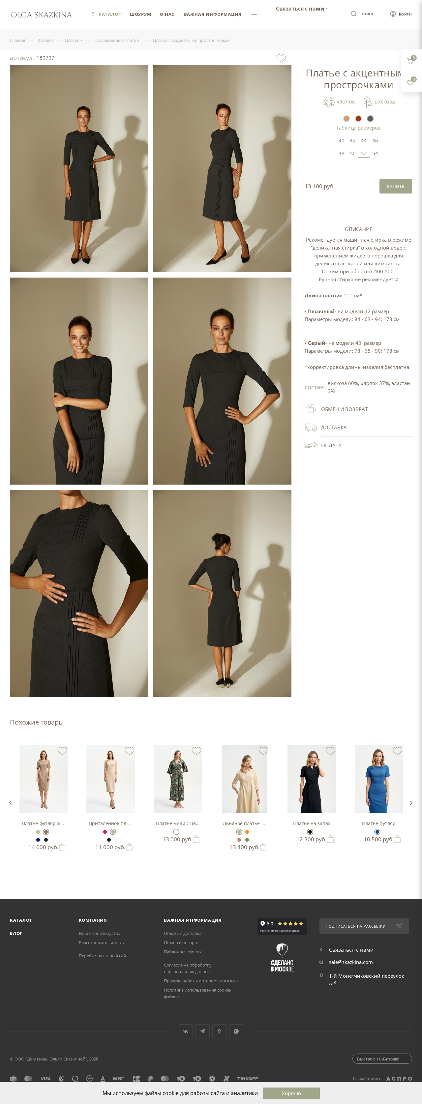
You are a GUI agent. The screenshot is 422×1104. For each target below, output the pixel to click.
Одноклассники (219, 1031)
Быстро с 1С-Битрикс (378, 1059)
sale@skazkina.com (351, 962)
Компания (93, 920)
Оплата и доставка (182, 933)
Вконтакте (186, 1031)
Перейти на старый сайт (103, 956)
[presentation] (10, 802)
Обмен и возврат (181, 942)
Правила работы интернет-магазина (201, 981)
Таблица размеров (358, 127)
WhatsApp (236, 1031)
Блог (16, 933)
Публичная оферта (183, 952)
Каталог (21, 920)
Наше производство (99, 933)
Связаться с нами (300, 8)
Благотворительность (101, 942)
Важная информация (193, 920)
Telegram (203, 1031)
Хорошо (291, 1093)
